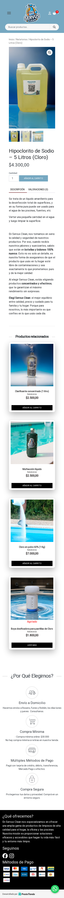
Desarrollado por (9, 894)
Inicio (11, 39)
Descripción (17, 189)
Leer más (32, 645)
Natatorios (21, 39)
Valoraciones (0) (38, 189)
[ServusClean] (32, 13)
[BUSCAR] (54, 27)
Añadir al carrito (33, 178)
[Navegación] (9, 13)
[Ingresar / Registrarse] (50, 13)
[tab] (17, 190)
